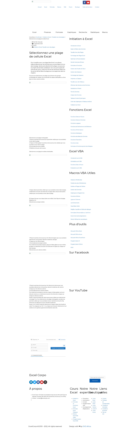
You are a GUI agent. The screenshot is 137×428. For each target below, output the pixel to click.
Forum (70, 7)
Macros (59, 7)
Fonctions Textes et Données (78, 120)
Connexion (62, 339)
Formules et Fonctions (76, 65)
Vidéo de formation (87, 7)
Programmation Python (77, 244)
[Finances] (41, 33)
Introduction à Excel (76, 45)
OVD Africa (87, 426)
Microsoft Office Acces (76, 234)
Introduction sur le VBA (76, 158)
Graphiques (71, 32)
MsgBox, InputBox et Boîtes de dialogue (81, 209)
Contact (97, 7)
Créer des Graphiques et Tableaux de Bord (81, 101)
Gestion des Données (76, 189)
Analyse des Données (76, 95)
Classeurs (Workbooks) (76, 179)
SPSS (72, 247)
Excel (45, 7)
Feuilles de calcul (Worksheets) (78, 183)
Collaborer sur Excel (75, 105)
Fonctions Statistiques (76, 133)
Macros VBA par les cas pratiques (79, 219)
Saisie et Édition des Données (78, 49)
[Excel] (29, 33)
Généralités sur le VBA (76, 161)
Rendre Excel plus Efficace (77, 62)
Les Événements (75, 202)
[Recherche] (76, 33)
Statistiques (95, 32)
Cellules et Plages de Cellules (78, 186)
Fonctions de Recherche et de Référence (81, 126)
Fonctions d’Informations (77, 130)
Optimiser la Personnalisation (78, 59)
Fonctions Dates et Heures (77, 116)
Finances (47, 32)
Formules (52, 7)
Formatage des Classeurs (77, 75)
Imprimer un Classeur (76, 78)
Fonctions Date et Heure (77, 164)
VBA (65, 7)
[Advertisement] (68, 20)
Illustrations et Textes (76, 88)
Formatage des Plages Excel (78, 55)
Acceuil (39, 7)
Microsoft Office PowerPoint (78, 237)
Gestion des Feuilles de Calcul (78, 68)
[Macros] (99, 33)
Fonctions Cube (74, 143)
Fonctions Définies (75, 196)
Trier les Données (75, 91)
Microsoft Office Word (76, 231)
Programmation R (75, 241)
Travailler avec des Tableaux (77, 82)
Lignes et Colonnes (75, 199)
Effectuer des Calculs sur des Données (80, 85)
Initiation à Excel (38, 47)
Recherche (83, 32)
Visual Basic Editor (75, 206)
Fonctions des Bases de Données (79, 136)
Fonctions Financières (76, 139)
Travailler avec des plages (48, 47)
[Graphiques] (64, 33)
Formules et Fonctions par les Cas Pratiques (81, 146)
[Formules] (53, 33)
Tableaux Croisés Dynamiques (78, 98)
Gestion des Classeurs (76, 72)
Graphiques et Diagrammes (77, 193)
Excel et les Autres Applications (78, 216)
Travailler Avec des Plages (77, 52)
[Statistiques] (87, 33)
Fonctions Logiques (75, 123)
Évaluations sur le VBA (76, 168)
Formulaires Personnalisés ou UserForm (80, 212)
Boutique (77, 7)
